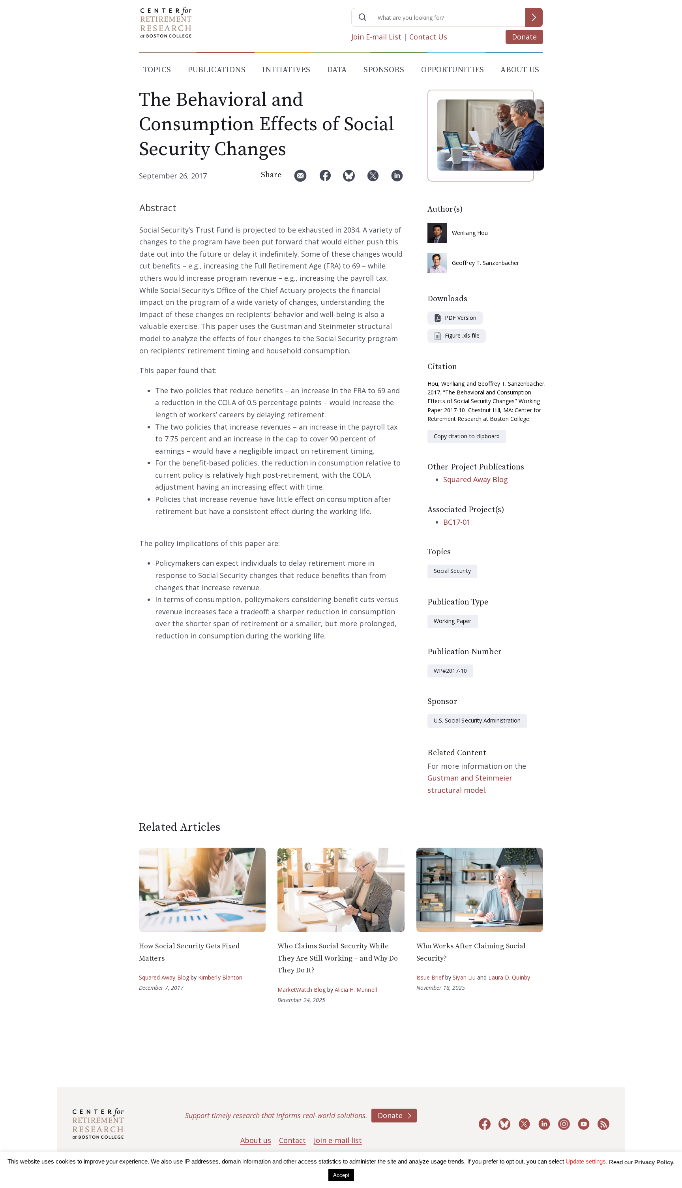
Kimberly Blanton (220, 977)
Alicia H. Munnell (356, 989)
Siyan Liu (464, 977)
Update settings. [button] (586, 1161)
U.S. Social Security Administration (477, 720)
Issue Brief (430, 977)
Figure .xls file (462, 335)
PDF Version (460, 317)
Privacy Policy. (654, 1162)
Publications (216, 70)
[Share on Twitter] (373, 179)
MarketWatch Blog (301, 989)
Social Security (452, 570)
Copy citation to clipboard (467, 436)
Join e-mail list (338, 1140)
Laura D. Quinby (509, 977)
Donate (524, 36)
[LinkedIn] (397, 179)
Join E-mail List (376, 36)
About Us (519, 70)
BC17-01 (456, 522)
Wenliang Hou (470, 232)
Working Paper (453, 621)
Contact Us (428, 36)
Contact (292, 1140)
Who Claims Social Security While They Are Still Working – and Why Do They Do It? (337, 958)
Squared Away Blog (475, 479)
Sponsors (384, 70)
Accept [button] (341, 1175)
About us (255, 1140)
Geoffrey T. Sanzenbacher (485, 263)
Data (337, 70)
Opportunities (452, 70)
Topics (157, 70)
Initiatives (286, 70)
